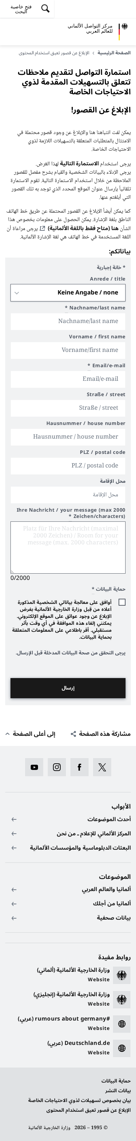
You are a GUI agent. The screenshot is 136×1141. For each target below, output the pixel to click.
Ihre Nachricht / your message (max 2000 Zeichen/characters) (71, 514)
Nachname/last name (95, 309)
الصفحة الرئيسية (114, 53)
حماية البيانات (116, 1081)
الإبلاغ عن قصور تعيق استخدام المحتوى (88, 1110)
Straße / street (106, 396)
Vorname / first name (97, 338)
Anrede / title (108, 280)
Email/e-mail (107, 367)
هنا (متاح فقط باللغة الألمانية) (83, 228)
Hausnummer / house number (86, 424)
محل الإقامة (113, 482)
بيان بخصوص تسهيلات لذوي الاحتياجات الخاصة (79, 1100)
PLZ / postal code (103, 453)
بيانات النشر (118, 1091)
